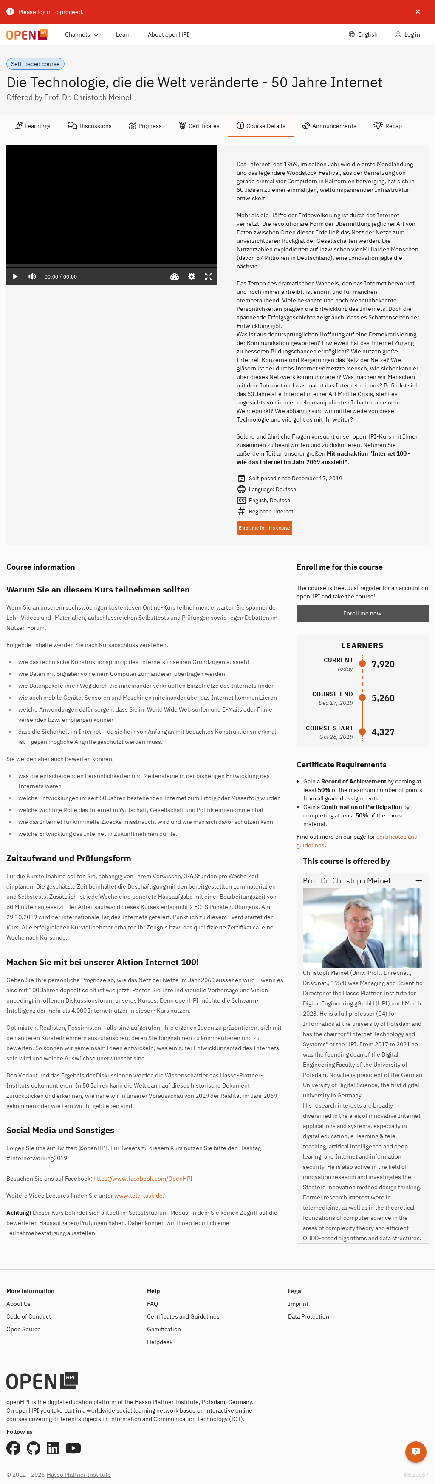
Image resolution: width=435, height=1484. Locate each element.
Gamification (164, 1329)
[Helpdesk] (416, 1452)
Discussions (95, 126)
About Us (18, 1303)
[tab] (32, 126)
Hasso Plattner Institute (79, 1474)
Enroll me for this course (264, 528)
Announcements (334, 126)
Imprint (298, 1303)
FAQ (152, 1303)
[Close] (418, 12)
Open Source (23, 1329)
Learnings (38, 126)
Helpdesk (159, 1342)
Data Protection (308, 1316)
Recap (393, 126)
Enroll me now (362, 613)
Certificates (204, 126)
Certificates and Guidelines (183, 1316)
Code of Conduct (28, 1316)
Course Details (265, 126)
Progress (150, 126)
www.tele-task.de (138, 1195)
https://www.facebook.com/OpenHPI (143, 1178)
